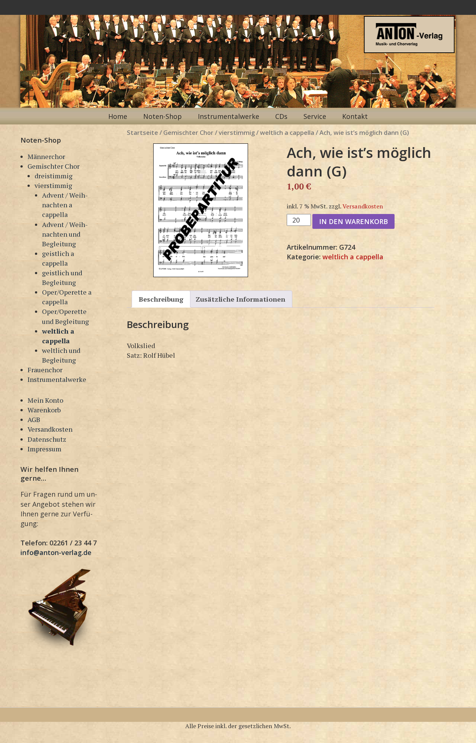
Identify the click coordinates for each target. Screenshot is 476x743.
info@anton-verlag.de (55, 552)
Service (314, 116)
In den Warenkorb (353, 221)
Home (117, 116)
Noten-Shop (162, 116)
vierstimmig (53, 185)
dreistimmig (54, 175)
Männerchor (46, 156)
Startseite (142, 132)
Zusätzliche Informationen (240, 299)
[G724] (200, 210)
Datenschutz (47, 439)
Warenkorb (44, 409)
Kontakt (355, 116)
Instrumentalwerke (228, 116)
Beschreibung (161, 299)
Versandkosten (50, 429)
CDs (281, 116)
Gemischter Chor (54, 166)
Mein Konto (45, 400)
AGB (34, 419)
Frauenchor (45, 369)
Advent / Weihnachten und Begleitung (65, 234)
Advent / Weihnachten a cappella (65, 205)
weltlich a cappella (287, 132)
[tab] (161, 299)
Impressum (44, 448)
